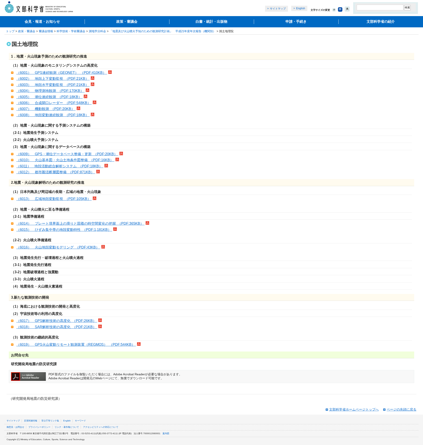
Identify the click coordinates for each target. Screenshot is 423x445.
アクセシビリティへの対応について (100, 427)
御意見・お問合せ (15, 427)
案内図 (166, 433)
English (300, 8)
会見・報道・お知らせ (42, 21)
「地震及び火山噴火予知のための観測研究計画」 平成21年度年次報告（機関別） (162, 31)
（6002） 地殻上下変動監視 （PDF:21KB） (53, 78)
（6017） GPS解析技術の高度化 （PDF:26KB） (56, 321)
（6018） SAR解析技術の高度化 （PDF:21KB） (56, 327)
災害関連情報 (30, 420)
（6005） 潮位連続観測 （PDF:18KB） (49, 97)
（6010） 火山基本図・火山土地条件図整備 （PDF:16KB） (65, 160)
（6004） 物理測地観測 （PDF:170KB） (50, 91)
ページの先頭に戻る (401, 409)
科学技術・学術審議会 (71, 31)
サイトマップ (278, 8)
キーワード (80, 420)
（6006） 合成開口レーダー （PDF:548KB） (54, 103)
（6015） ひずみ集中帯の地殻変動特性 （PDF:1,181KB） (64, 230)
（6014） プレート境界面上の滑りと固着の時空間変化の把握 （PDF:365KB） (80, 223)
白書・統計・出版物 (211, 21)
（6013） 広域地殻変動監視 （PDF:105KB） (54, 199)
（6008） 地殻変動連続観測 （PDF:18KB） (53, 115)
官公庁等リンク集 (50, 420)
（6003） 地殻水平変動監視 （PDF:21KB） (53, 85)
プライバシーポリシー (39, 427)
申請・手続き (296, 21)
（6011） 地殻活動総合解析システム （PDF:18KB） (59, 166)
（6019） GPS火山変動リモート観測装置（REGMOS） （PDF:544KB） (76, 344)
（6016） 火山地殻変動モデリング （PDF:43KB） (58, 247)
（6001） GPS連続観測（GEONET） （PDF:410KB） (61, 73)
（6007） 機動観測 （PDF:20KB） (46, 109)
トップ (10, 31)
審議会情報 (46, 31)
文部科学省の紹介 (381, 21)
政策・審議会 (126, 21)
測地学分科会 (97, 31)
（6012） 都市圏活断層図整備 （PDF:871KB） (55, 172)
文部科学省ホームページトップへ (354, 409)
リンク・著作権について (67, 427)
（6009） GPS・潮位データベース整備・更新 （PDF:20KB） (67, 154)
